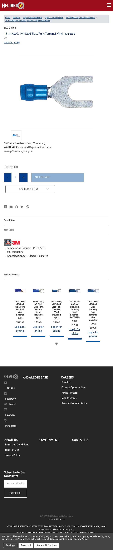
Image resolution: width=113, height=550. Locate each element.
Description (9, 220)
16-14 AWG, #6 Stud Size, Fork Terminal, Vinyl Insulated (38, 308)
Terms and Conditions (17, 445)
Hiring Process (69, 393)
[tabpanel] (20, 310)
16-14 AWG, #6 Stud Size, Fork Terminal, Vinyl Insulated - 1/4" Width (74, 309)
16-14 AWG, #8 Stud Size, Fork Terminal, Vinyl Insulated (20, 308)
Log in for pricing (12, 43)
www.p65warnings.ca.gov (18, 151)
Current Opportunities (74, 387)
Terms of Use (12, 450)
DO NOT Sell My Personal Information (56, 516)
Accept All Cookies (47, 545)
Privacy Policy (12, 455)
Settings (10, 545)
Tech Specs (9, 230)
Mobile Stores (69, 398)
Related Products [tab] (12, 275)
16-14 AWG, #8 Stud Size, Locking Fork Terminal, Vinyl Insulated (93, 310)
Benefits (66, 382)
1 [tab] (56, 344)
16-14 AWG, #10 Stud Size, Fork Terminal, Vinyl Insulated (56, 308)
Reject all (26, 545)
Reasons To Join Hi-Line (74, 403)
